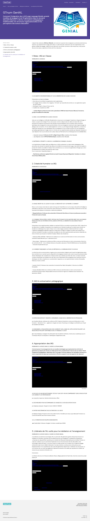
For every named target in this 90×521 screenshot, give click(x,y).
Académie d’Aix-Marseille (71, 135)
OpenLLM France (43, 443)
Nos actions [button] (71, 2)
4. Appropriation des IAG (9, 52)
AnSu (33, 120)
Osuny (15, 517)
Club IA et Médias (44, 99)
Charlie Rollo (37, 423)
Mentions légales (6, 512)
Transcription (84, 388)
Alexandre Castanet (38, 135)
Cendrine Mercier (38, 321)
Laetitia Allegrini (38, 110)
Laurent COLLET (36, 265)
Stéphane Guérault (38, 406)
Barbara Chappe (38, 413)
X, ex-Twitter (83, 517)
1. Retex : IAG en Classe (8, 45)
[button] (70, 22)
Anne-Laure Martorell (73, 413)
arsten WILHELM (37, 270)
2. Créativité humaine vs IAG (9, 47)
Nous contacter (5, 514)
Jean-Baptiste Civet (38, 136)
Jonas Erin (36, 398)
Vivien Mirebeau (38, 333)
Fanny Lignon (36, 241)
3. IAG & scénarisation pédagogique (11, 49)
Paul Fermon (36, 154)
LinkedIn (84, 515)
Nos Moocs (66, 2)
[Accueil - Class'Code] (7, 2)
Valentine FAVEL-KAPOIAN (39, 236)
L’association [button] (78, 2)
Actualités (84, 2)
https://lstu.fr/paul (47, 151)
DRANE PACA (83, 131)
